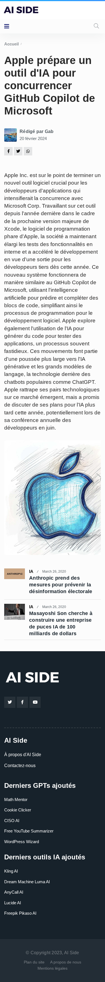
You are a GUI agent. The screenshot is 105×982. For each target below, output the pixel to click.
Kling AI (11, 871)
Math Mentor (15, 799)
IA (31, 571)
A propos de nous (65, 962)
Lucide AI (12, 902)
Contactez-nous (20, 765)
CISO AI (11, 820)
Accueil (11, 44)
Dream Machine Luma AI (27, 881)
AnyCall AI (13, 892)
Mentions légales (52, 968)
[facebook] (8, 150)
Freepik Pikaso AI (20, 913)
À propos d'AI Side (22, 754)
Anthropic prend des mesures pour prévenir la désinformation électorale (60, 584)
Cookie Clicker (17, 809)
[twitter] (18, 150)
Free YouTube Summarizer (28, 831)
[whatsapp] (28, 150)
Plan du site (34, 962)
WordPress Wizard (21, 841)
